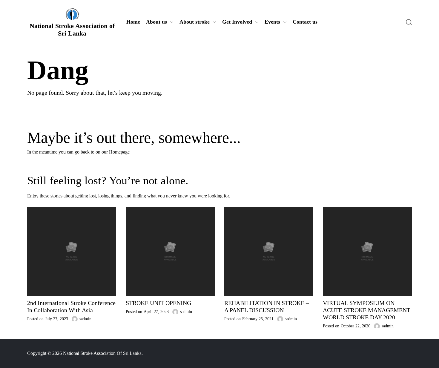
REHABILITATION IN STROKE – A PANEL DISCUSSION (266, 306)
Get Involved (237, 22)
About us (156, 22)
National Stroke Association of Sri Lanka (72, 29)
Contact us (305, 22)
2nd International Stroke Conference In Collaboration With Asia (71, 306)
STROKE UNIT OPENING (158, 303)
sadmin (85, 319)
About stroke (194, 22)
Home (133, 22)
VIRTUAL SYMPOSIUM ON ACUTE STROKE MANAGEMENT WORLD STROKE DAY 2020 (366, 310)
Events (272, 22)
